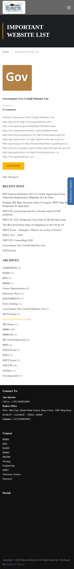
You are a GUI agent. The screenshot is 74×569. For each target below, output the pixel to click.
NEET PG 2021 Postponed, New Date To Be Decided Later (34, 219)
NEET (6, 355)
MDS (5, 344)
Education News (11, 293)
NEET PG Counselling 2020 (18, 240)
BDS (5, 278)
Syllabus (7, 370)
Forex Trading (10, 303)
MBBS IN (8, 334)
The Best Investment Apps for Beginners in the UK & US (33, 224)
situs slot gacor (11, 177)
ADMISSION (10, 267)
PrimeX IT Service (15, 564)
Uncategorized (10, 375)
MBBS (6, 329)
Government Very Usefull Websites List (25, 98)
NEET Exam (9, 360)
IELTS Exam (9, 314)
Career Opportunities (14, 288)
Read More (14, 167)
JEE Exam (8, 324)
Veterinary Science (12, 474)
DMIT (6, 470)
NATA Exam (9, 250)
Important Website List (15, 319)
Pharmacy (7, 479)
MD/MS (6, 457)
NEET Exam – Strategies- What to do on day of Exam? (32, 230)
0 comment (9, 109)
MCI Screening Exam (14, 339)
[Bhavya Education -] (14, 7)
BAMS (6, 273)
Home (6, 51)
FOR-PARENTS (11, 298)
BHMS (6, 283)
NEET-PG (8, 365)
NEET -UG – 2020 (13, 235)
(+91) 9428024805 (21, 419)
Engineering (8, 465)
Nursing (6, 461)
